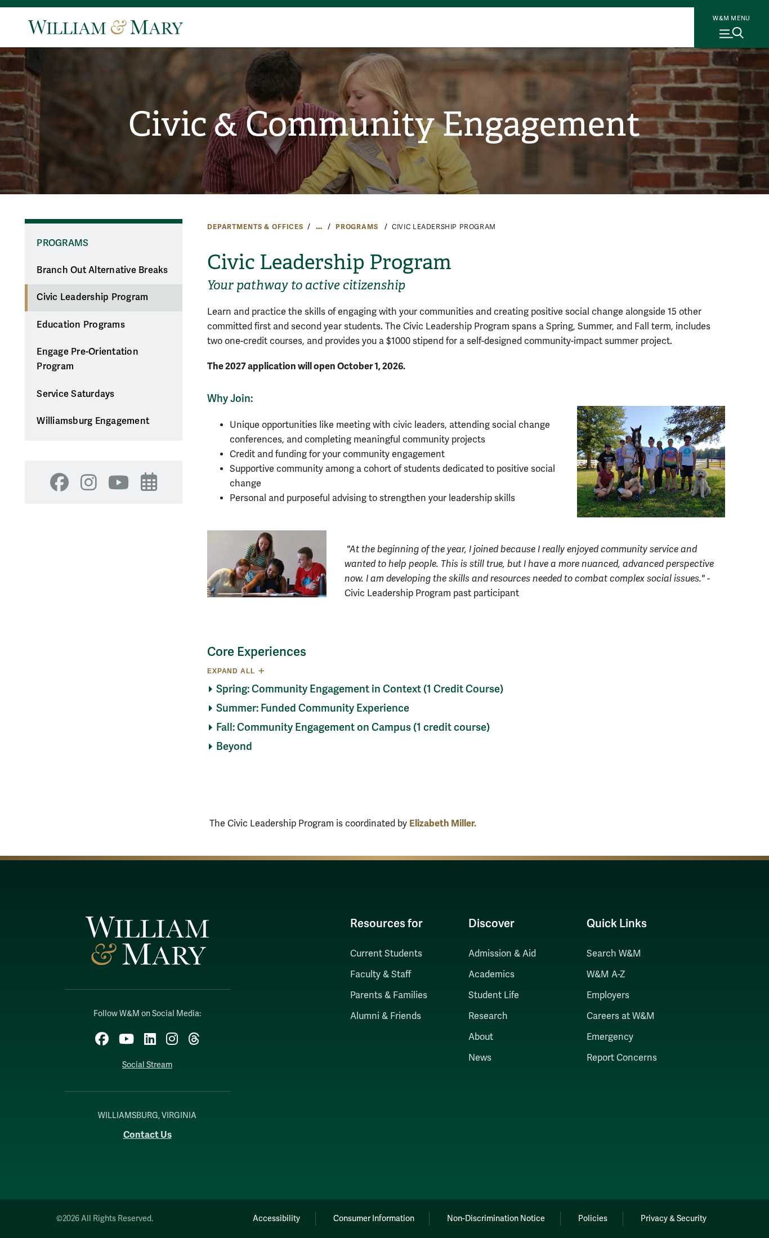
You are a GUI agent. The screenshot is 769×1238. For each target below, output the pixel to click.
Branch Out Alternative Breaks (102, 270)
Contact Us (147, 1135)
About (480, 1037)
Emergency (610, 1037)
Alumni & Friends (385, 1016)
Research (488, 1016)
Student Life (493, 995)
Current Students (386, 953)
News (479, 1057)
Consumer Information (373, 1218)
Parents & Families (388, 995)
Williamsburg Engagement (93, 421)
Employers (608, 995)
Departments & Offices (255, 226)
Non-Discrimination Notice (496, 1218)
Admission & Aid (502, 953)
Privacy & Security (674, 1218)
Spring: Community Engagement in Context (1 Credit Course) (359, 689)
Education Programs (81, 324)
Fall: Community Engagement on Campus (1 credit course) (353, 727)
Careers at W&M (621, 1016)
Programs (358, 226)
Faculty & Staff (380, 974)
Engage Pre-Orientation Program (87, 359)
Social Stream (147, 1065)
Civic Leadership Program (92, 297)
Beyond (234, 746)
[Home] (105, 27)
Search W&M (614, 953)
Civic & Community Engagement (384, 124)
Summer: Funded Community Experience (312, 708)
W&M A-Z (606, 974)
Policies (592, 1218)
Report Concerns (622, 1057)
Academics (491, 974)
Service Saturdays (75, 394)
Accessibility (276, 1218)
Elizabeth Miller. (442, 823)
